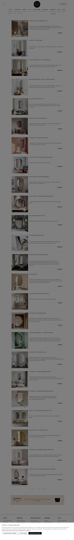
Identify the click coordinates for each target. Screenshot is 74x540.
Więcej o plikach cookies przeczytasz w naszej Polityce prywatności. (16, 530)
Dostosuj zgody (23, 533)
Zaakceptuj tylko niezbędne (9, 533)
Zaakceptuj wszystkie (35, 533)
